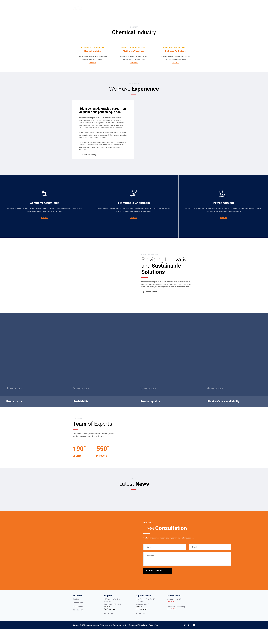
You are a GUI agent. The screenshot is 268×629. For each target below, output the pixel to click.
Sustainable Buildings (124, 8)
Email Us (107, 607)
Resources (163, 8)
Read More (44, 217)
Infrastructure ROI (174, 599)
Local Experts (179, 8)
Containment (78, 606)
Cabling (76, 599)
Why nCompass (104, 8)
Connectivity (78, 603)
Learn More (92, 62)
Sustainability (78, 610)
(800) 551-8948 (141, 609)
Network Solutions (145, 8)
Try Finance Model (149, 292)
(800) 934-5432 (110, 609)
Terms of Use (153, 625)
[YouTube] (112, 613)
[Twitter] (105, 613)
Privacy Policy (142, 625)
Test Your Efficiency (87, 155)
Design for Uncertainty (176, 607)
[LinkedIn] (108, 613)
